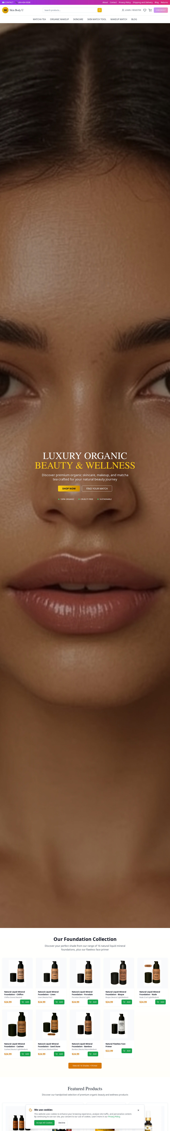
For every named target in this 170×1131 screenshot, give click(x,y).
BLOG (134, 19)
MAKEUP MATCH (118, 19)
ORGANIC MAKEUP (59, 19)
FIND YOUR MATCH (97, 488)
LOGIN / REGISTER (133, 10)
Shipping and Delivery (143, 2)
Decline (61, 1122)
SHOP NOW (69, 488)
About (105, 2)
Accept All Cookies (44, 1122)
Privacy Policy (125, 2)
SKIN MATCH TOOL (96, 19)
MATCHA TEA (39, 19)
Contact (113, 2)
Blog (157, 2)
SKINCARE (78, 19)
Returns (164, 2)
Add (27, 1002)
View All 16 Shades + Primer (85, 1065)
